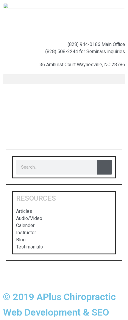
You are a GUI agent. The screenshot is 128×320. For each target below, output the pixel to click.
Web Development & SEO (56, 312)
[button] (64, 79)
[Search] (104, 167)
